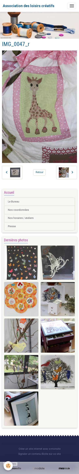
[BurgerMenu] (71, 6)
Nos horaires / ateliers (21, 218)
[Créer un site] (15, 468)
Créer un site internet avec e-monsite (40, 448)
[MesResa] (64, 468)
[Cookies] (8, 465)
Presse (12, 226)
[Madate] (39, 468)
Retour (39, 172)
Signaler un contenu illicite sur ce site (39, 454)
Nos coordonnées (18, 210)
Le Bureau (13, 201)
